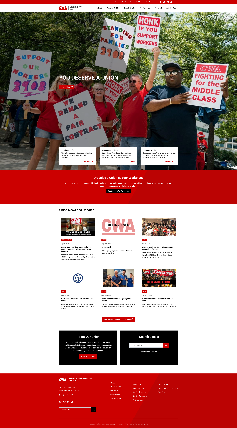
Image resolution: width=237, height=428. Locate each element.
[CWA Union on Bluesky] (164, 2)
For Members (145, 8)
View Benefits (88, 161)
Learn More (65, 87)
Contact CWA (138, 384)
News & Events (129, 8)
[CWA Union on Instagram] (168, 2)
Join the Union (171, 8)
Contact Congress (168, 161)
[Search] (166, 345)
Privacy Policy (144, 424)
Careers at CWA (138, 388)
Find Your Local (151, 2)
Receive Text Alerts (136, 2)
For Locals (159, 8)
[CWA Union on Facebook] (159, 2)
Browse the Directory (149, 352)
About (99, 8)
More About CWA (88, 356)
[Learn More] (118, 91)
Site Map (137, 424)
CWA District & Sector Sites (168, 388)
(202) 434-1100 (66, 395)
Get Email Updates (121, 2)
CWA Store (162, 392)
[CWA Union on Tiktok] (171, 2)
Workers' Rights (113, 8)
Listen (131, 161)
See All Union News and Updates (117, 319)
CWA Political (163, 384)
